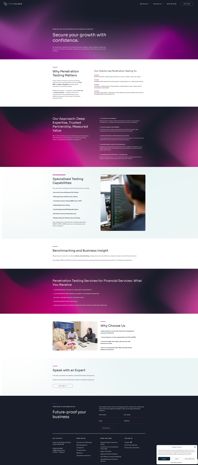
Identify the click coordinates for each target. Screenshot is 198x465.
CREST (55, 224)
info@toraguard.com (59, 450)
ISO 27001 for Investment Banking (111, 456)
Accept (164, 459)
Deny (176, 459)
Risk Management (82, 445)
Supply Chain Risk (106, 451)
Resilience (80, 453)
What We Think (172, 4)
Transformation (81, 450)
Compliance (80, 447)
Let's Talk (61, 386)
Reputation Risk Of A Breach (109, 454)
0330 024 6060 (58, 448)
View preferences (190, 459)
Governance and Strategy (84, 442)
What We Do (157, 3)
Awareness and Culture (83, 455)
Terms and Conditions (131, 445)
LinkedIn (127, 442)
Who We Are (144, 3)
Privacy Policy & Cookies (176, 462)
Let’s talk (187, 4)
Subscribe (105, 428)
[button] (195, 447)
